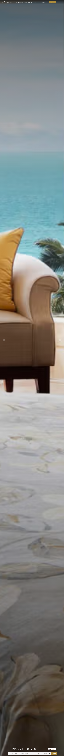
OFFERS (25, 2)
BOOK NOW (54, 753)
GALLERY (53, 749)
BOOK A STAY (52, 2)
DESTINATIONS (10, 2)
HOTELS (15, 2)
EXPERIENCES (20, 2)
